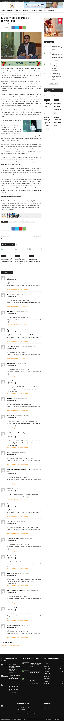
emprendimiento (13, 221)
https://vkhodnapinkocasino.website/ (18, 469)
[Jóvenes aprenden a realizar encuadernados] (47, 48)
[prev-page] (2, 266)
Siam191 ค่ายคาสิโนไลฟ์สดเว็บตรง (16, 590)
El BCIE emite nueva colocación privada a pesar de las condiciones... (48, 122)
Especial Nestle (32, 1)
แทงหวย (9, 452)
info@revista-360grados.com (32, 713)
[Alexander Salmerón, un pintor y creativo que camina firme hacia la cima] (7, 252)
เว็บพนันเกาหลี (10, 504)
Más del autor (19, 244)
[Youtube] (61, 1)
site (8, 294)
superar (28, 221)
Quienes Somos (17, 1)
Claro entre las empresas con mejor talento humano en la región (57, 122)
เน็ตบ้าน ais (10, 489)
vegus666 (10, 381)
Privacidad (48, 719)
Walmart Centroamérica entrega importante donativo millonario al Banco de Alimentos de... (14, 688)
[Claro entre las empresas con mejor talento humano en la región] (58, 115)
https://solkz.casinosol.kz (15, 625)
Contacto (25, 1)
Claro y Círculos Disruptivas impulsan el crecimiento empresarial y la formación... (14, 667)
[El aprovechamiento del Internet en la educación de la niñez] (25, 680)
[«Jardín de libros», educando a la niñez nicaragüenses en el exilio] (47, 75)
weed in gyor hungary (13, 346)
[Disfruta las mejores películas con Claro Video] (25, 672)
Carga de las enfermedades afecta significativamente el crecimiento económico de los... (57, 56)
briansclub (10, 398)
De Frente (8, 14)
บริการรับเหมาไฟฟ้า (12, 608)
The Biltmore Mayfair (13, 556)
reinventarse (21, 221)
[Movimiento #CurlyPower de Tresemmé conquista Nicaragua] (35, 252)
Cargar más (53, 83)
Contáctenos (56, 719)
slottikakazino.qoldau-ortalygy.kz (17, 433)
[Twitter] (17, 27)
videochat (10, 311)
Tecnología (46, 99)
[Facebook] (59, 1)
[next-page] (5, 266)
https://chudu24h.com (13, 277)
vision (33, 221)
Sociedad (46, 117)
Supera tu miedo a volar (35, 239)
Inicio (3, 10)
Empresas (56, 117)
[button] (61, 10)
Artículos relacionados (8, 244)
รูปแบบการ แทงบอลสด (13, 329)
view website (11, 363)
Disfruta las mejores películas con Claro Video (35, 673)
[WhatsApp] (24, 27)
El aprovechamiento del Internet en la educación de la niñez (35, 680)
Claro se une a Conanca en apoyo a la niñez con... (36, 665)
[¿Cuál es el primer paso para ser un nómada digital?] (48, 98)
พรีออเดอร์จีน (10, 415)
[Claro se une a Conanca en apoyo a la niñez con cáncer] (25, 665)
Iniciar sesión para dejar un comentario (17, 289)
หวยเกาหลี (9, 521)
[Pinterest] (20, 27)
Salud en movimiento (7, 239)
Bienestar (56, 99)
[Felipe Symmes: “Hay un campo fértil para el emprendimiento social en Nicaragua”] (21, 252)
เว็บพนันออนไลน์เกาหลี (13, 538)
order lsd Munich (12, 573)
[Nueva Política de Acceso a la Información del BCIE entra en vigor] (47, 65)
